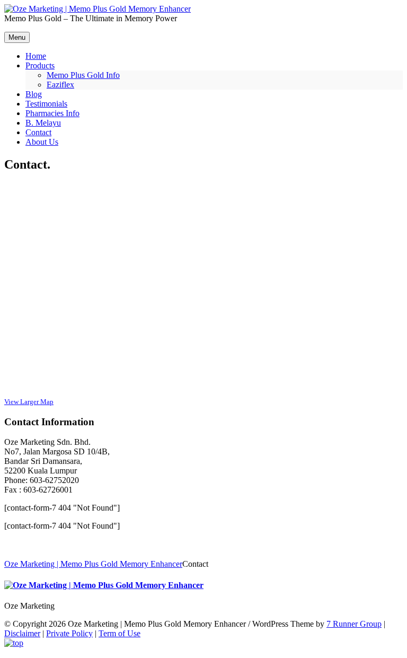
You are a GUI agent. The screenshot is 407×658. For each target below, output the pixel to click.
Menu (16, 37)
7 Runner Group (354, 623)
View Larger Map (29, 402)
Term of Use (119, 633)
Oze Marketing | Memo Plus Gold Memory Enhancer (93, 563)
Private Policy (69, 633)
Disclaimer (22, 633)
